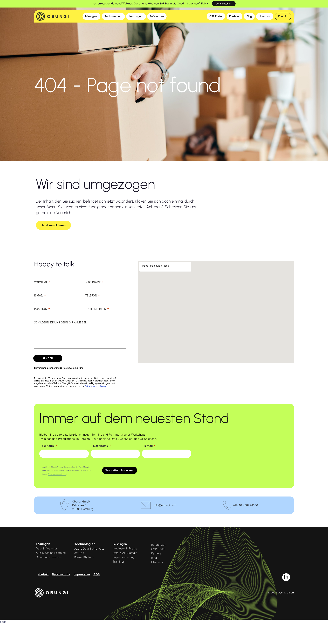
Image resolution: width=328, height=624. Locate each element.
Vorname (41, 282)
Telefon (91, 295)
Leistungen (120, 544)
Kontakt (43, 574)
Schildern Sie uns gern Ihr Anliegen (60, 322)
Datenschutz (61, 574)
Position (40, 309)
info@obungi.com (165, 505)
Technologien (84, 544)
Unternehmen (95, 309)
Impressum (82, 574)
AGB (96, 574)
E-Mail (38, 295)
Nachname (93, 282)
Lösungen (43, 544)
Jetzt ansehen (223, 3)
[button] (283, 16)
